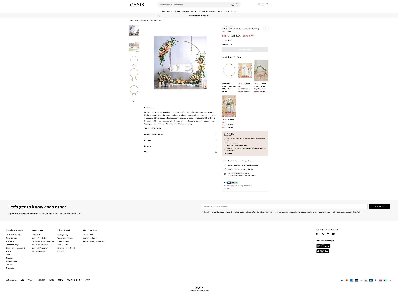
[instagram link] (317, 234)
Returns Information (40, 248)
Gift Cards (10, 268)
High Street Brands (156, 20)
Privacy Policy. (356, 212)
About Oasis (88, 235)
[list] (180, 63)
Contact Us (36, 235)
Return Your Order (39, 238)
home (131, 20)
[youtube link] (333, 234)
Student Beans (12, 261)
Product (60, 251)
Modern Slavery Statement (94, 241)
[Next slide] (239, 15)
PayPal (8, 255)
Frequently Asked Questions (43, 241)
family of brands (270, 212)
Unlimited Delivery (13, 235)
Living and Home (229, 26)
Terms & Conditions (65, 238)
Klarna (8, 251)
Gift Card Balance (38, 251)
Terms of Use (62, 245)
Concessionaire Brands (66, 248)
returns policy (251, 175)
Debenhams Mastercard (15, 248)
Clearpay (9, 258)
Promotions (144, 20)
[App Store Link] (323, 248)
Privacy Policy (62, 235)
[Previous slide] (158, 15)
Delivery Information (40, 245)
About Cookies (63, 241)
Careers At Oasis (89, 238)
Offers (137, 20)
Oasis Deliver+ (11, 238)
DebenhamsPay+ (12, 245)
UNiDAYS (9, 265)
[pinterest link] (323, 234)
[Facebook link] (328, 234)
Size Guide (10, 241)
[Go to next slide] (204, 62)
